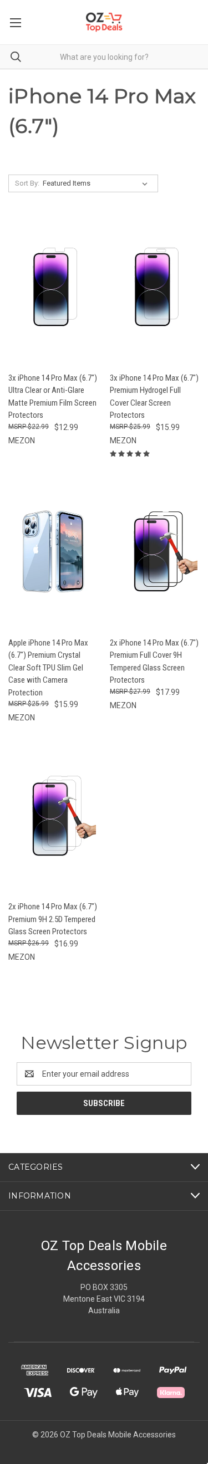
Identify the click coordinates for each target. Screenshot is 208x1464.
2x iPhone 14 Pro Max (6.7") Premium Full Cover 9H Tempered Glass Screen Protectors (154, 661)
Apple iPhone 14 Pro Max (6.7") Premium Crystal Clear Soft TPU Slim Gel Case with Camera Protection (48, 668)
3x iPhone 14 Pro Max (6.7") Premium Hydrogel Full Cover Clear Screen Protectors (154, 397)
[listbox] (97, 183)
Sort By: (27, 183)
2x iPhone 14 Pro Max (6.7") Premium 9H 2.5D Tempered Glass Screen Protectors (52, 919)
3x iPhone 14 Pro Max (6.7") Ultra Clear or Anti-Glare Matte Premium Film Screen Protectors (52, 397)
